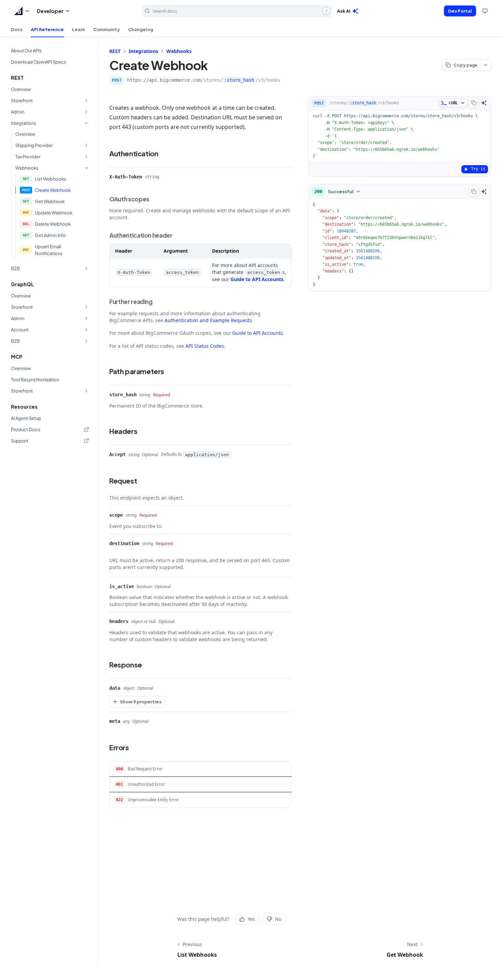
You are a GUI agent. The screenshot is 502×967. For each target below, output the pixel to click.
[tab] (17, 29)
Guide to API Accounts (257, 279)
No (278, 919)
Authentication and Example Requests (208, 320)
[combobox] (337, 191)
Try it (478, 169)
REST (115, 51)
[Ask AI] (484, 103)
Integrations (143, 51)
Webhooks (179, 51)
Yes (251, 919)
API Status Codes (204, 346)
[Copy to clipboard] (473, 103)
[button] (22, 11)
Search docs (240, 11)
